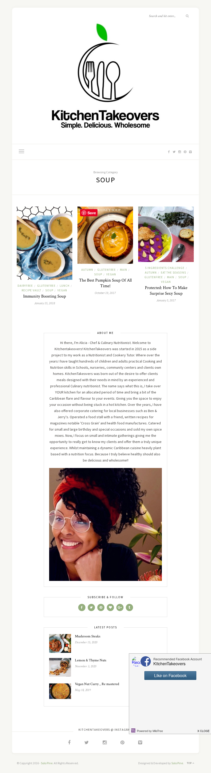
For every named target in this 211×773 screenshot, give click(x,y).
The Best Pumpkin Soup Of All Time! (105, 283)
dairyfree (25, 285)
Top (189, 763)
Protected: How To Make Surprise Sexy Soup (166, 290)
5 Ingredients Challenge (164, 268)
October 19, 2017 (105, 293)
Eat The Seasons (173, 272)
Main (123, 270)
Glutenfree (46, 285)
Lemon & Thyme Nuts (90, 660)
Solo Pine (46, 763)
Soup (49, 290)
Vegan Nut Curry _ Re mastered (97, 684)
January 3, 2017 (166, 300)
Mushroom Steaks (87, 636)
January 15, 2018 (44, 303)
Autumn (87, 270)
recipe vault (31, 290)
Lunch (64, 285)
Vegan (62, 290)
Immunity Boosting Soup (44, 296)
